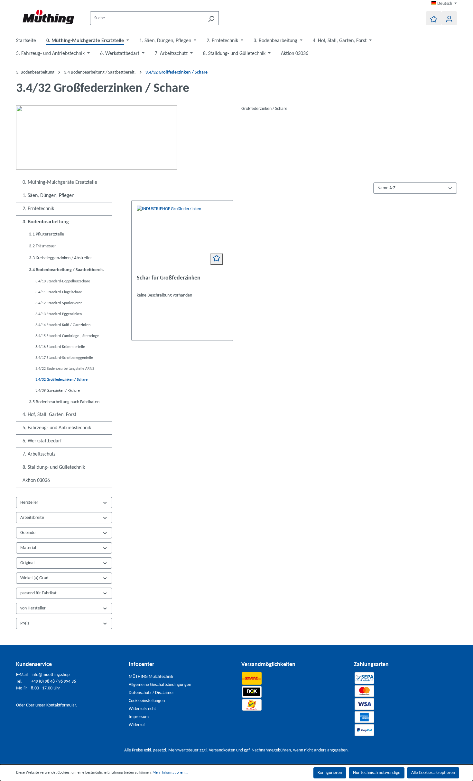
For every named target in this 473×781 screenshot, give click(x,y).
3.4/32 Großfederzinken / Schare (61, 380)
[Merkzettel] (433, 18)
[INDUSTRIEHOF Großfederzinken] (182, 238)
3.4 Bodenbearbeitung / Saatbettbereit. (66, 270)
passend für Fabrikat (38, 593)
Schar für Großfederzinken (168, 278)
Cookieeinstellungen (147, 700)
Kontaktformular (61, 705)
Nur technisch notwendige (376, 772)
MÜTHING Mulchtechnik (151, 676)
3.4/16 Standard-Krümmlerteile (60, 347)
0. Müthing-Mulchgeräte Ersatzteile (60, 182)
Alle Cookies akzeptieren (433, 772)
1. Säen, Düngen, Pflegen (48, 195)
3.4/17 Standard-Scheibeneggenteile (64, 358)
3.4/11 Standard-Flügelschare (58, 292)
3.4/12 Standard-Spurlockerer (58, 303)
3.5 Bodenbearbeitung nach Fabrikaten (64, 402)
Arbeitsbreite (32, 517)
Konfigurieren (330, 772)
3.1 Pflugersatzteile (46, 234)
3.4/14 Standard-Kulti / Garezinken (62, 325)
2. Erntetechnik (38, 208)
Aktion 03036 (36, 480)
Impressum (139, 716)
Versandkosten (222, 750)
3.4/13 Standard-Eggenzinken (58, 314)
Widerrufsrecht (142, 708)
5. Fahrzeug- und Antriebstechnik (57, 427)
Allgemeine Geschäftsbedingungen (160, 684)
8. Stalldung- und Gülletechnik (54, 467)
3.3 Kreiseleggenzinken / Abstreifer (60, 258)
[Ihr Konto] (449, 18)
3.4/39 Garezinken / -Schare (57, 391)
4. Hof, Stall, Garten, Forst (49, 414)
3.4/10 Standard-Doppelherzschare (62, 281)
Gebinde (27, 532)
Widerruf (137, 725)
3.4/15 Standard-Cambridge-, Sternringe (67, 336)
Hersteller (29, 502)
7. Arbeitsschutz (39, 454)
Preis (24, 623)
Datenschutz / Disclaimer (151, 692)
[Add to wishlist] (216, 259)
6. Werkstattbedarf (42, 441)
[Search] (211, 18)
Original (27, 563)
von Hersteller (33, 608)
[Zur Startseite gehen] (48, 17)
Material (28, 548)
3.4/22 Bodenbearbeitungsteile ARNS (64, 369)
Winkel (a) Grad (34, 578)
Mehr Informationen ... (170, 773)
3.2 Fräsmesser (42, 246)
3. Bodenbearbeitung (46, 222)
